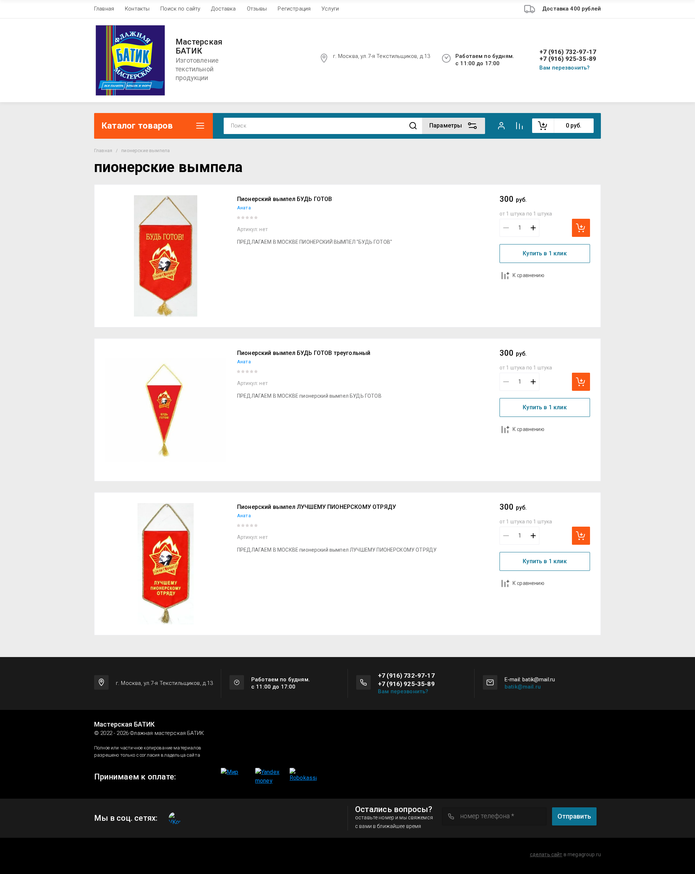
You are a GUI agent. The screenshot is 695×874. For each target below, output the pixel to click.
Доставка (223, 8)
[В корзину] (581, 228)
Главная (104, 8)
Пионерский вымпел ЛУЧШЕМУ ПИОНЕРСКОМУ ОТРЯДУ (316, 506)
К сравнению (528, 275)
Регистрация (294, 8)
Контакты (137, 8)
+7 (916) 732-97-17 (567, 52)
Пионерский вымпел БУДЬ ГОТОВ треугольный (303, 353)
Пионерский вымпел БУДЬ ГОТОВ (284, 199)
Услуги (330, 8)
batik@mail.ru (523, 686)
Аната (244, 207)
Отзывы (257, 8)
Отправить (574, 816)
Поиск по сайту (180, 8)
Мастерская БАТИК (199, 46)
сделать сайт (546, 854)
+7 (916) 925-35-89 (567, 58)
